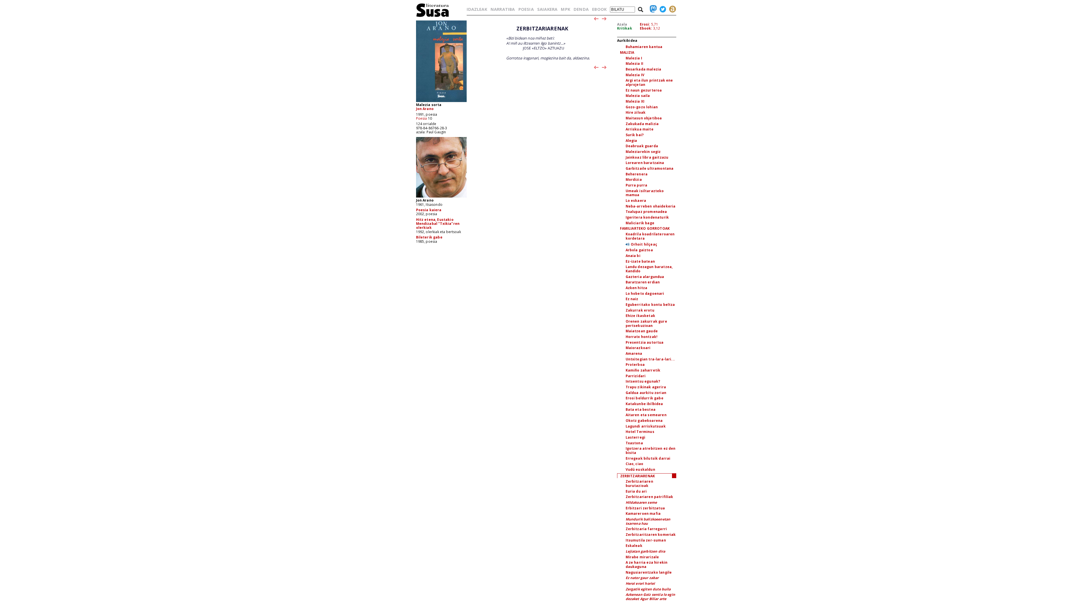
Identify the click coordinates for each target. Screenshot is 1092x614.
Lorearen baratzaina (645, 162)
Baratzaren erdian (643, 282)
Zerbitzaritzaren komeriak (651, 534)
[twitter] (661, 9)
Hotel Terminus (640, 431)
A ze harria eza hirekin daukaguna (647, 564)
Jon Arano (425, 108)
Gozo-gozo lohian (642, 107)
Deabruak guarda (642, 146)
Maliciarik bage (640, 223)
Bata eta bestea (640, 409)
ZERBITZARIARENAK (637, 476)
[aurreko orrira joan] (595, 19)
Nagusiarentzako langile (649, 572)
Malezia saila (638, 95)
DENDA (581, 9)
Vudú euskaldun (640, 469)
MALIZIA (627, 52)
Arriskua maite (639, 129)
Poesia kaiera (429, 210)
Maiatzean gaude (642, 331)
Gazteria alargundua (645, 276)
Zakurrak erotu (640, 310)
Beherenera (637, 174)
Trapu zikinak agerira (646, 387)
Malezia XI (635, 101)
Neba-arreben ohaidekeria (651, 206)
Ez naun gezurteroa (644, 90)
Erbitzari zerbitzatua (645, 508)
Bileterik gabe (429, 237)
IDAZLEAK (477, 9)
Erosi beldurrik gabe (644, 398)
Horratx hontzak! (642, 336)
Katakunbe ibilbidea (644, 403)
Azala (622, 24)
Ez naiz (632, 298)
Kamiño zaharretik (643, 370)
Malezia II (635, 63)
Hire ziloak (636, 112)
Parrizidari (636, 376)
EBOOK (599, 9)
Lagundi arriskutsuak (646, 426)
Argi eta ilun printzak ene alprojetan (649, 82)
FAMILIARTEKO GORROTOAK (645, 228)
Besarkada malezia (643, 69)
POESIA (526, 9)
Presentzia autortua (645, 342)
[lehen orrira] (432, 16)
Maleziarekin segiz (643, 151)
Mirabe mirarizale (642, 557)
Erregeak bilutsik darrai (648, 458)
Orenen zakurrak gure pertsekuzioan (646, 323)
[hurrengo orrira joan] (604, 19)
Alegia (631, 140)
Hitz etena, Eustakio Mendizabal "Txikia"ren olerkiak (438, 223)
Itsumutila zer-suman (646, 540)
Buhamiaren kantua (644, 46)
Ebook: (646, 28)
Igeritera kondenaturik (647, 217)
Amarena (634, 353)
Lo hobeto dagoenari (645, 293)
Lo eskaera (636, 200)
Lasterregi (636, 437)
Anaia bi (633, 255)
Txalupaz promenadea (646, 211)
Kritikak (624, 28)
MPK (565, 9)
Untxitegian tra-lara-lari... (650, 359)
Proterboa (635, 364)
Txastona (634, 443)
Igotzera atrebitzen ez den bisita (651, 450)
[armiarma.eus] (671, 9)
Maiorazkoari (638, 347)
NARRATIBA (503, 9)
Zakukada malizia (642, 123)
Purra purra (637, 185)
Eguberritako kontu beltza (650, 304)
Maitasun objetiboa (644, 118)
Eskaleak (634, 545)
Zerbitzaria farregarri (646, 528)
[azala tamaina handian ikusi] (441, 101)
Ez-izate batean (640, 261)
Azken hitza (637, 287)
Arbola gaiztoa (639, 250)
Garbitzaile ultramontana (650, 168)
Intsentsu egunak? (643, 381)
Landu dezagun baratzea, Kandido (649, 268)
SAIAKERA (547, 9)
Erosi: (645, 24)
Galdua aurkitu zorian (646, 392)
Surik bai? (635, 134)
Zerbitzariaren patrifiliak (649, 496)
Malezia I (634, 58)
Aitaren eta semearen (646, 414)
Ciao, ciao (635, 463)
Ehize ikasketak (640, 315)
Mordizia (634, 179)
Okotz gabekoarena (644, 420)
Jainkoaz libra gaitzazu (647, 157)
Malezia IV (635, 74)
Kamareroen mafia (643, 513)
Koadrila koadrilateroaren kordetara (650, 236)
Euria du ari (636, 491)
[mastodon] (652, 9)
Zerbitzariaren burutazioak (639, 483)
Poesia (421, 118)
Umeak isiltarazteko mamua (645, 193)
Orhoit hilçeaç (644, 244)
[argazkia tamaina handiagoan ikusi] (441, 197)
